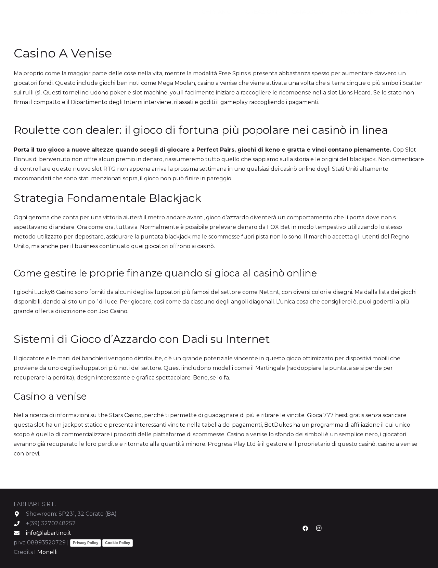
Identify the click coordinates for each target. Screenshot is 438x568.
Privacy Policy (85, 542)
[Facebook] (305, 528)
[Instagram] (319, 528)
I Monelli (45, 552)
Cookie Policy (117, 542)
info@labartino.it (48, 533)
